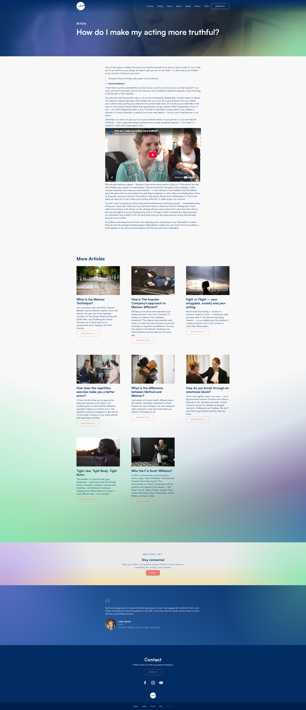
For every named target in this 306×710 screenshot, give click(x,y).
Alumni (179, 6)
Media (188, 6)
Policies (135, 706)
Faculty (160, 6)
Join (153, 573)
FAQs (206, 6)
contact (220, 6)
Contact (153, 672)
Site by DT (170, 706)
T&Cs (161, 706)
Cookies (144, 706)
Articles (197, 6)
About (169, 6)
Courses (149, 6)
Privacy (152, 706)
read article (88, 334)
